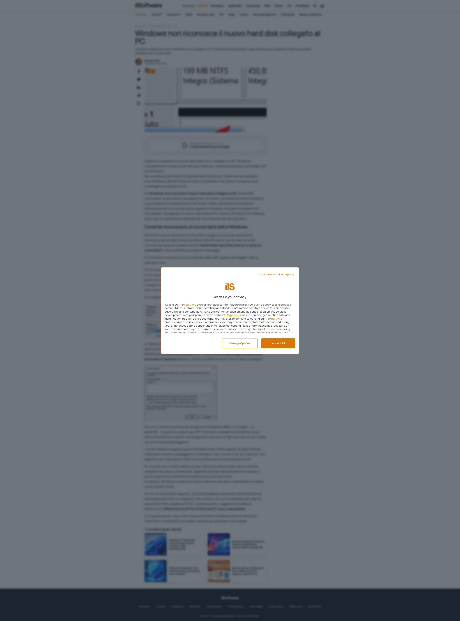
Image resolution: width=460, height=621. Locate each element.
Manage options (239, 343)
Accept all (278, 343)
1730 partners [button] (187, 304)
